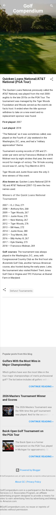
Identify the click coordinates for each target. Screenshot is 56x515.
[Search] (52, 6)
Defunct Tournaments (21, 291)
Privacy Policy (34, 481)
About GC (20, 481)
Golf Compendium (28, 8)
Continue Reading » (41, 386)
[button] (52, 79)
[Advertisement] (28, 44)
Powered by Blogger (29, 470)
